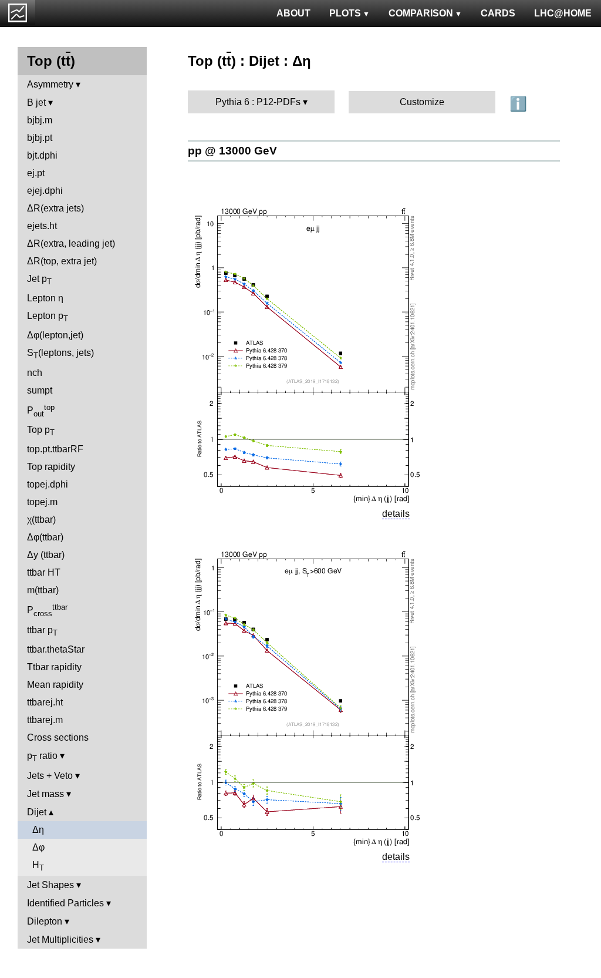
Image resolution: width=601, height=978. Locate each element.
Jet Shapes (50, 885)
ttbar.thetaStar (56, 649)
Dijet (36, 812)
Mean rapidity (55, 685)
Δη (38, 830)
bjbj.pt (39, 138)
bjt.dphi (42, 155)
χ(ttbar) (41, 520)
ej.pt (36, 173)
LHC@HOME (563, 13)
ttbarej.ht (45, 702)
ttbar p (42, 631)
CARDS (498, 13)
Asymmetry (50, 84)
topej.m (42, 502)
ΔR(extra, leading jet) (71, 243)
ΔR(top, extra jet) (62, 261)
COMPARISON (421, 13)
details (396, 514)
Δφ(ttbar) (45, 537)
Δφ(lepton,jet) (55, 335)
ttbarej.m (45, 720)
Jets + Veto (50, 776)
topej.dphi (47, 484)
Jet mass (45, 794)
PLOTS (345, 13)
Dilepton (44, 921)
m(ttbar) (43, 590)
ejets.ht (42, 226)
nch (34, 373)
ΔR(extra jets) (55, 208)
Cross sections (58, 737)
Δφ (38, 847)
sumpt (39, 390)
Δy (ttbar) (46, 555)
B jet (36, 102)
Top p (41, 431)
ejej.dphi (45, 191)
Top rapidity (51, 467)
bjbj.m (39, 120)
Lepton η (45, 298)
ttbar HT (43, 572)
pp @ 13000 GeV (232, 150)
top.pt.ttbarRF (55, 449)
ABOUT (293, 13)
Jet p (39, 280)
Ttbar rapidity (54, 667)
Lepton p (47, 317)
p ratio (42, 757)
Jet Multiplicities (60, 940)
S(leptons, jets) (60, 354)
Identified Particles (65, 903)
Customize (422, 102)
